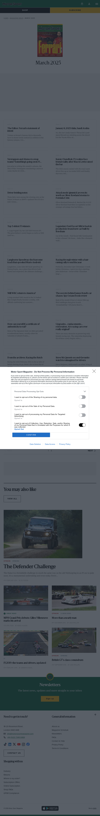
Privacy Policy (64, 444)
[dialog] (50, 408)
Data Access (50, 444)
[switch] (82, 397)
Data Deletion (35, 444)
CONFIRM (31, 435)
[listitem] (50, 391)
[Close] (94, 372)
